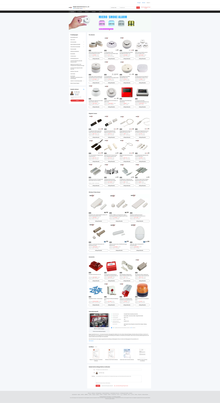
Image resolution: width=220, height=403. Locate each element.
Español (97, 394)
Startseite (72, 11)
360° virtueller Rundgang (99, 328)
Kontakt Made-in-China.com (114, 393)
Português (105, 394)
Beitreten (143, 2)
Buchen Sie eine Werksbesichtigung (99, 331)
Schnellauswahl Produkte (124, 393)
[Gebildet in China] (76, 2)
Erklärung (93, 393)
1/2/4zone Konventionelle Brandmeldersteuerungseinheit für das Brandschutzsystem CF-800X (142, 102)
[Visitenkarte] (83, 89)
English (79, 394)
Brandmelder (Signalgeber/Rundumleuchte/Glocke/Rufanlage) (76, 77)
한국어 (118, 394)
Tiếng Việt (139, 394)
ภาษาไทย (132, 394)
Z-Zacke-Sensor (73, 56)
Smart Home (72, 39)
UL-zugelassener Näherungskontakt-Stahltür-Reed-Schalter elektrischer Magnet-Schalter (95, 132)
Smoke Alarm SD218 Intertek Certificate (127, 359)
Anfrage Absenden (96, 58)
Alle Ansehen (91, 340)
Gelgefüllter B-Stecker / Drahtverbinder (95, 298)
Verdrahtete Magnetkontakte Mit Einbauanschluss (76, 61)
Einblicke (130, 393)
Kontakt (100, 11)
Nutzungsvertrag (98, 393)
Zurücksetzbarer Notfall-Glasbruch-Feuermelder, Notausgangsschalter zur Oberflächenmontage (111, 275)
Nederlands (125, 394)
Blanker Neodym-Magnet (74, 83)
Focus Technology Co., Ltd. (109, 396)
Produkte (80, 11)
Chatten (77, 94)
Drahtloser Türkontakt (74, 71)
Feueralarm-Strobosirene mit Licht (95, 274)
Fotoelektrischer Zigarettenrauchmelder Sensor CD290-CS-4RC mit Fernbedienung (96, 102)
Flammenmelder (73, 49)
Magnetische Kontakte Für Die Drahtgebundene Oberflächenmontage (77, 65)
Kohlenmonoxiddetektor (74, 51)
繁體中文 (86, 394)
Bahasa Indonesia (145, 394)
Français (93, 394)
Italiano (109, 394)
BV (131, 327)
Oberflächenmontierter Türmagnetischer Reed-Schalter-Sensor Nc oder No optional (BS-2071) (96, 180)
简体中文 (82, 394)
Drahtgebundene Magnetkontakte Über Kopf (76, 68)
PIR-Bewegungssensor (74, 58)
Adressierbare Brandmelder (75, 46)
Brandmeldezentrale (74, 37)
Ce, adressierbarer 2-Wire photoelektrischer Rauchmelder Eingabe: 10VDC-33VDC (111, 53)
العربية (121, 394)
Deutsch (101, 394)
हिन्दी (129, 394)
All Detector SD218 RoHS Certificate (111, 359)
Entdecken (94, 11)
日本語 (90, 394)
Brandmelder (72, 53)
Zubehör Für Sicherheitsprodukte (76, 80)
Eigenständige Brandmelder (75, 44)
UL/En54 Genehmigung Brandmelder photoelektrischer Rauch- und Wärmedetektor (126, 53)
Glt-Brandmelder (73, 42)
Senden (98, 385)
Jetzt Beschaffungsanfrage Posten (121, 385)
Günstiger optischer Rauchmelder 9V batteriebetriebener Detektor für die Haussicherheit (141, 77)
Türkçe (136, 394)
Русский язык (114, 394)
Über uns (86, 11)
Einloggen (139, 2)
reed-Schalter (72, 73)
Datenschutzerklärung (105, 393)
